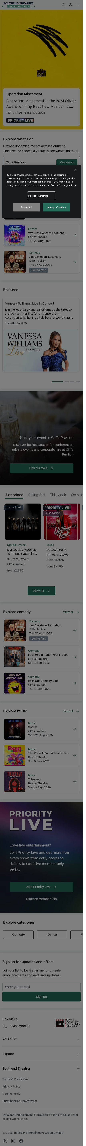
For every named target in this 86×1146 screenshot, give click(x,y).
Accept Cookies (56, 207)
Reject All (26, 207)
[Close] (75, 169)
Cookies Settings (38, 195)
